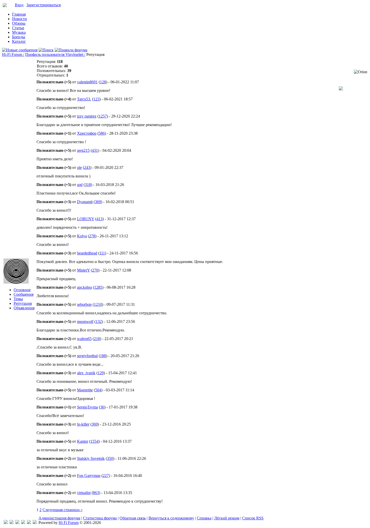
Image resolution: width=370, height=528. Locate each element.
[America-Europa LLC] (12, 522)
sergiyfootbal (87, 356)
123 (96, 99)
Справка (204, 518)
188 (103, 356)
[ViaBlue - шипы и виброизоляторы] (29, 522)
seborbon (84, 304)
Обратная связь (133, 518)
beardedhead (87, 253)
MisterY (83, 270)
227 (106, 475)
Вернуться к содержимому (171, 518)
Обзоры (18, 23)
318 (88, 184)
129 (101, 373)
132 (99, 321)
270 (95, 270)
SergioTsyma (87, 407)
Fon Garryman (88, 475)
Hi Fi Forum (69, 522)
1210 (98, 304)
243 (87, 167)
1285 (98, 287)
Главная (19, 14)
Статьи (18, 28)
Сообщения (23, 294)
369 (98, 202)
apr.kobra (84, 287)
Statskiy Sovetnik (91, 458)
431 (95, 150)
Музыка (19, 32)
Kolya (82, 236)
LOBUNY (85, 219)
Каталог (19, 41)
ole (79, 167)
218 (97, 338)
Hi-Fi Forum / (13, 54)
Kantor (82, 441)
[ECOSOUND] (23, 522)
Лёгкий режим (226, 518)
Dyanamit (85, 202)
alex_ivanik (86, 373)
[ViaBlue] (17, 522)
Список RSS (253, 518)
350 (110, 458)
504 (98, 390)
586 (102, 133)
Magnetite (85, 390)
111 (102, 253)
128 (103, 82)
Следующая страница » (63, 510)
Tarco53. (84, 99)
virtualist (84, 493)
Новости (19, 19)
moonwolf (85, 321)
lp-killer (83, 424)
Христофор (86, 133)
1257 (103, 116)
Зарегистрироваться (43, 5)
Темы (18, 299)
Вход (19, 5)
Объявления (24, 308)
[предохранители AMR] (6, 522)
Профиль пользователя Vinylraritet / (55, 54)
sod (80, 184)
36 (102, 407)
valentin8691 (87, 82)
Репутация (23, 303)
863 (96, 493)
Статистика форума (100, 518)
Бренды (18, 37)
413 (99, 219)
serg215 (83, 150)
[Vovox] (35, 522)
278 (92, 236)
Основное (22, 290)
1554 (94, 441)
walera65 (84, 338)
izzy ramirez (86, 116)
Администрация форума (59, 518)
